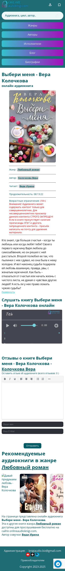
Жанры (32, 25)
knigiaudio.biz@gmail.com (45, 551)
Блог (33, 53)
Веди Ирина (27, 186)
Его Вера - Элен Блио (30, 494)
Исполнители (32, 44)
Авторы (32, 34)
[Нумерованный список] (42, 378)
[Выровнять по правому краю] (31, 378)
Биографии (32, 62)
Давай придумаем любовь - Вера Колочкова (9, 494)
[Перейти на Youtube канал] (28, 555)
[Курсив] (9, 378)
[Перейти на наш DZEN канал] (32, 555)
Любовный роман (29, 169)
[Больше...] (49, 378)
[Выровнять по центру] (26, 378)
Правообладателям (32, 560)
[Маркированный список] (37, 378)
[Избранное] (59, 5)
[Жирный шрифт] (4, 378)
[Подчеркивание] (14, 378)
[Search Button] (57, 15)
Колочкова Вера (28, 177)
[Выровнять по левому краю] (21, 378)
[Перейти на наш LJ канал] (37, 555)
